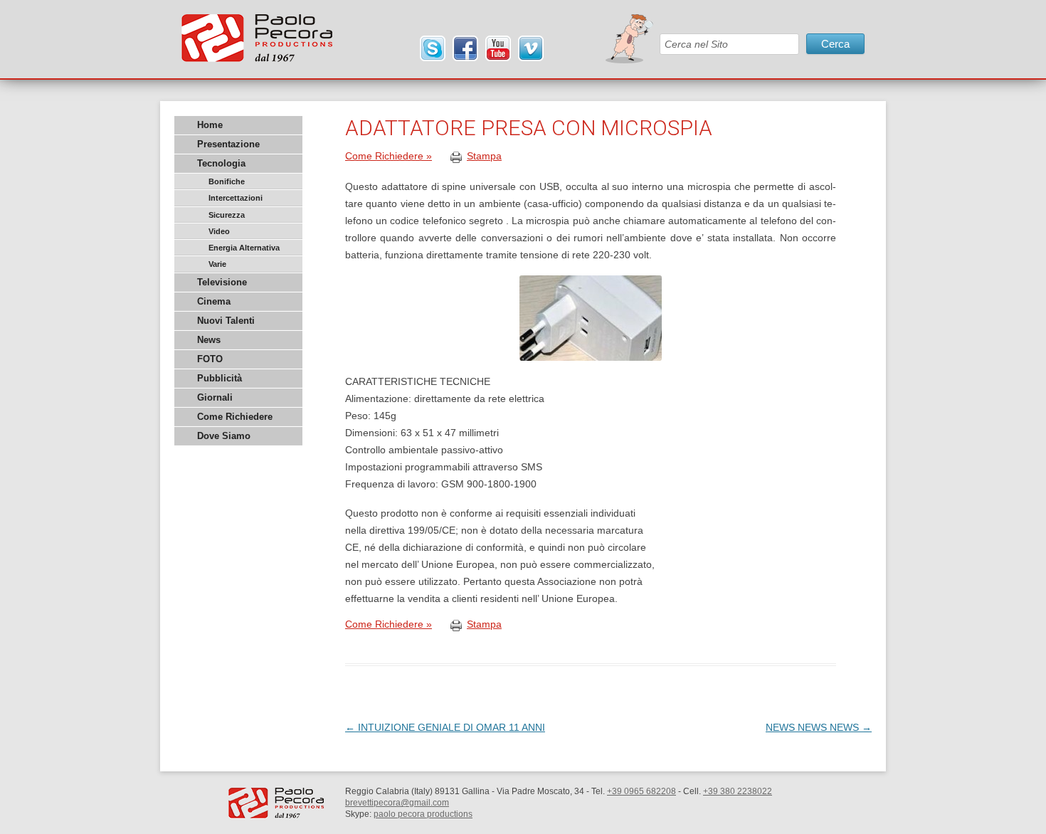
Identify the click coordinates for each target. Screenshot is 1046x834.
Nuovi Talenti (226, 320)
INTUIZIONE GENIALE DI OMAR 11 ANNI (445, 727)
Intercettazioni (235, 198)
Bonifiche (226, 181)
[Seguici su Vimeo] (531, 49)
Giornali (215, 397)
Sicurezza (226, 215)
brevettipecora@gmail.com (397, 803)
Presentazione (228, 144)
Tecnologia (221, 163)
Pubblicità (219, 378)
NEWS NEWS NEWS (819, 727)
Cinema (214, 301)
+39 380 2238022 (737, 791)
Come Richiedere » (388, 156)
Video (219, 231)
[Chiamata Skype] (432, 49)
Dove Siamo (223, 436)
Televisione (222, 282)
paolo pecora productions (423, 814)
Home (210, 125)
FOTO (210, 359)
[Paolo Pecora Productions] (256, 43)
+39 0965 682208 (641, 791)
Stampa (484, 156)
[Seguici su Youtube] (498, 49)
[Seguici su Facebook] (465, 49)
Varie (217, 264)
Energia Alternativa (244, 247)
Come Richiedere (235, 416)
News (209, 339)
